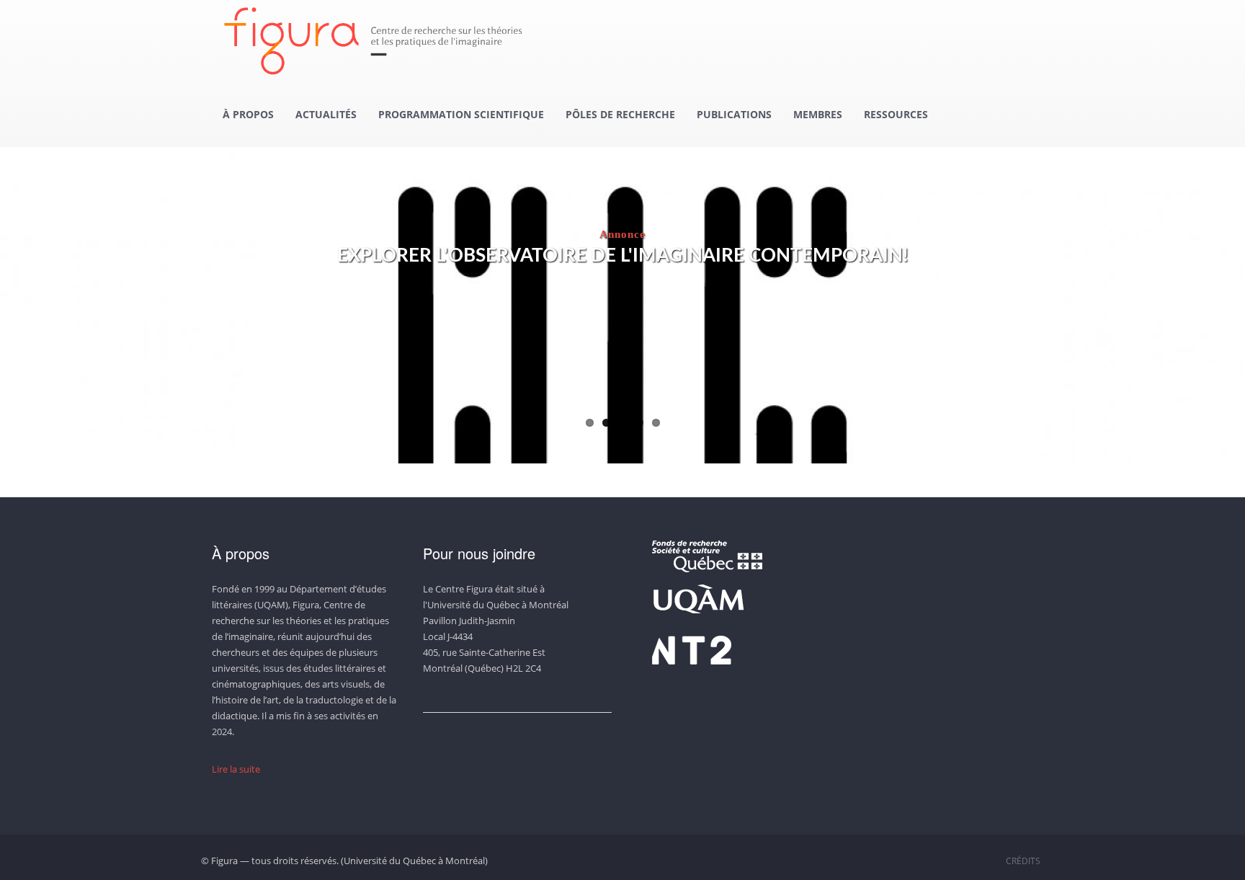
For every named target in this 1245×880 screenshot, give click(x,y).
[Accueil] (379, 41)
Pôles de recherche (620, 114)
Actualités (326, 114)
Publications (734, 114)
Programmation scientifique (461, 114)
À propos (248, 114)
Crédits (1023, 861)
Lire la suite (236, 769)
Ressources (896, 114)
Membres (817, 114)
